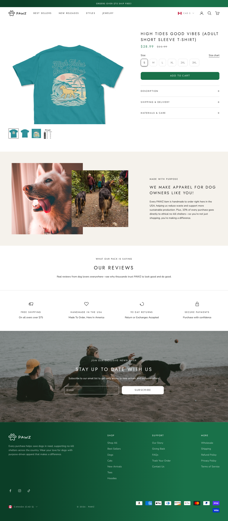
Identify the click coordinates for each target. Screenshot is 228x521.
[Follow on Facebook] (10, 490)
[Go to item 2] (25, 133)
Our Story (157, 443)
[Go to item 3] (36, 133)
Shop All (112, 443)
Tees (109, 472)
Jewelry (108, 13)
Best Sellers (42, 13)
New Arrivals (114, 466)
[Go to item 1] (14, 133)
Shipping (206, 448)
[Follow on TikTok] (29, 490)
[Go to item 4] (48, 134)
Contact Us (158, 466)
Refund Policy (208, 454)
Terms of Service (210, 466)
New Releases (69, 13)
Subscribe (143, 390)
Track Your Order (161, 460)
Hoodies (112, 478)
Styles (90, 13)
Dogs (110, 454)
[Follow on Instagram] (19, 490)
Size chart (214, 55)
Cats (109, 460)
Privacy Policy (208, 460)
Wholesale (207, 443)
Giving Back (158, 448)
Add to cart (180, 75)
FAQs (155, 454)
